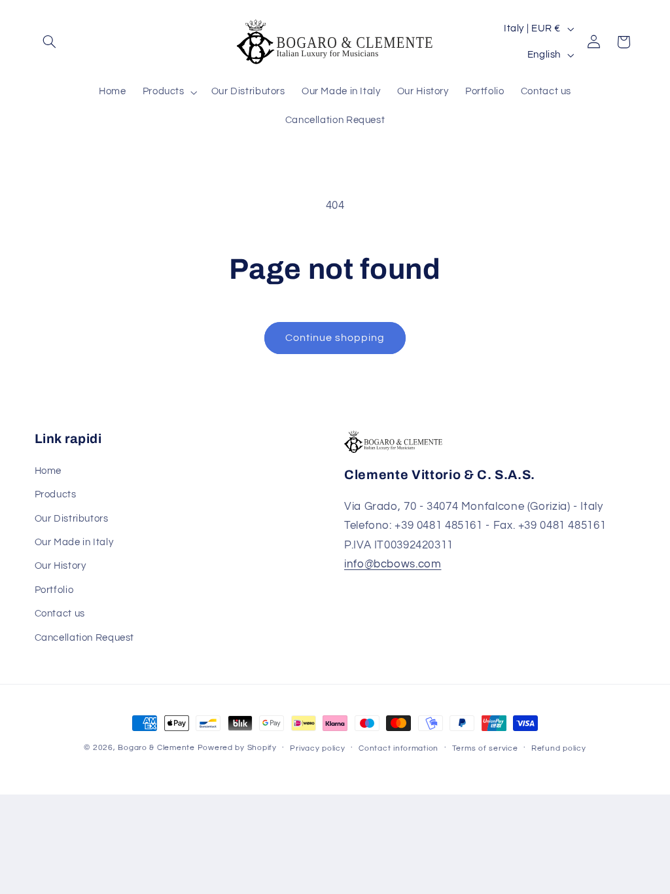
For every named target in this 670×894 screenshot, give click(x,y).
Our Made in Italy (74, 542)
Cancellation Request (85, 638)
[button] (50, 42)
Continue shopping (335, 337)
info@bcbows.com (392, 564)
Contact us (60, 613)
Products (56, 494)
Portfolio (54, 590)
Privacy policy (317, 748)
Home (48, 471)
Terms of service (485, 748)
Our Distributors (72, 519)
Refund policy (558, 748)
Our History (60, 566)
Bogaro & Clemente (156, 747)
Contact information (398, 748)
